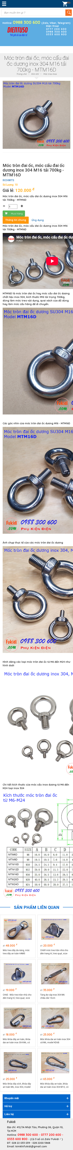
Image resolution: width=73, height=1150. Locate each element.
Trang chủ (21, 74)
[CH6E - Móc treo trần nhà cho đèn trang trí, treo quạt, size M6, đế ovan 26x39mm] (18, 973)
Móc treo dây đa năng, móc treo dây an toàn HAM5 (16, 952)
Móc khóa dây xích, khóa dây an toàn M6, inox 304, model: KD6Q (17, 1086)
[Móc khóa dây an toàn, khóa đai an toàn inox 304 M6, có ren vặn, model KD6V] (18, 1018)
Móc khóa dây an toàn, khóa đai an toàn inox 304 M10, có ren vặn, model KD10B (54, 1086)
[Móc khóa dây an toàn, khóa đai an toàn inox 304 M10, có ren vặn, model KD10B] (55, 1062)
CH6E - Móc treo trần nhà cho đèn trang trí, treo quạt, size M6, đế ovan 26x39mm (17, 997)
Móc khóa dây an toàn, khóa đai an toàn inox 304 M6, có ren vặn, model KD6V (16, 1041)
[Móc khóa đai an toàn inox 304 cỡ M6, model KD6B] (55, 1018)
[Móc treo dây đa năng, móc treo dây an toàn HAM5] (18, 929)
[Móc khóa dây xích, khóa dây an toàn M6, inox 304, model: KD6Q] (18, 1062)
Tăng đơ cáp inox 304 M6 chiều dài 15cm (52, 996)
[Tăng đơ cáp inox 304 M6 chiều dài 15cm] (55, 973)
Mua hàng (17, 213)
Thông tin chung (15, 220)
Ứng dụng (38, 220)
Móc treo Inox (50, 74)
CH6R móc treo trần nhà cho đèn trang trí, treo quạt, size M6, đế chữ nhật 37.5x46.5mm (55, 952)
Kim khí (35, 74)
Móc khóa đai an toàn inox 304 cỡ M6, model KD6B (55, 1041)
